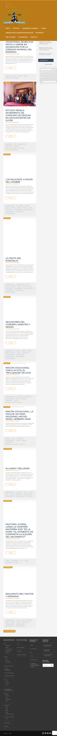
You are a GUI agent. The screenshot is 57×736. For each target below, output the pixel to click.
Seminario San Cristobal (9, 716)
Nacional (19, 75)
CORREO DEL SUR (9, 144)
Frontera (7, 683)
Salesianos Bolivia (22, 444)
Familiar (7, 695)
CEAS (6, 708)
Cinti (6, 685)
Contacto (33, 37)
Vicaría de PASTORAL (19, 211)
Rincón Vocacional (20, 402)
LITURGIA (18, 207)
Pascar (6, 712)
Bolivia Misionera (19, 205)
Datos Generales (8, 649)
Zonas (43, 28)
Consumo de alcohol (13, 147)
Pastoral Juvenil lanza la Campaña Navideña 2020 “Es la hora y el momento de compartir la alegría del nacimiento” (19, 530)
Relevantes (16, 77)
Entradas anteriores (10, 631)
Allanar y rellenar (18, 468)
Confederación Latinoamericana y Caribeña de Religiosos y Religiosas (35, 665)
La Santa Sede (33, 648)
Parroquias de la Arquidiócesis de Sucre (19, 32)
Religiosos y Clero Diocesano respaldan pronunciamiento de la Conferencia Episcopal (45, 42)
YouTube (16, 400)
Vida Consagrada (9, 4)
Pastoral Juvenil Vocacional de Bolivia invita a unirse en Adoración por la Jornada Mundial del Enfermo (19, 45)
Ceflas (6, 710)
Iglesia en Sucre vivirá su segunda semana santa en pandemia (45, 54)
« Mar (41, 84)
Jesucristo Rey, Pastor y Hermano (19, 595)
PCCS (32, 655)
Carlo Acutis (14, 402)
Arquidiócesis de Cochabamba (47, 650)
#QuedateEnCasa (8, 402)
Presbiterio (7, 5)
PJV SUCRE (18, 398)
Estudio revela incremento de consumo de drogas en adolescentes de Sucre (18, 115)
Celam (32, 645)
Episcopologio (8, 650)
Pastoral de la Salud (22, 144)
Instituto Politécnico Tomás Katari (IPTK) (11, 149)
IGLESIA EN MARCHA (14, 560)
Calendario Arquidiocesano (7, 669)
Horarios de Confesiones (9, 675)
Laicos (6, 2)
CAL (31, 652)
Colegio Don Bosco (8, 444)
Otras (6, 718)
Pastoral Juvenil (9, 77)
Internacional (20, 396)
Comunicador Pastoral (10, 396)
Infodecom (13, 207)
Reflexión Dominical (10, 211)
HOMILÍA (7, 207)
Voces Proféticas (9, 400)
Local (15, 144)
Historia (7, 647)
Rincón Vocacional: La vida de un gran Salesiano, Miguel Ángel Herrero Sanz (19, 415)
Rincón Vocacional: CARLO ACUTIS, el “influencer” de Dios (18, 370)
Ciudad (6, 681)
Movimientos (23, 37)
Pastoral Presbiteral (18, 209)
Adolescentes (7, 147)
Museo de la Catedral (9, 714)
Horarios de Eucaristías (8, 672)
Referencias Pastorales (10, 7)
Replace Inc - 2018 (7, 733)
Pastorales (40, 32)
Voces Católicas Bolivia (10, 213)
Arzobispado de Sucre (10, 205)
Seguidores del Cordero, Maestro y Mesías (18, 324)
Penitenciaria (8, 699)
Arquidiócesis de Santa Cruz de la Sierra (48, 655)
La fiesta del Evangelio (13, 259)
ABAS (6, 706)
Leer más (10, 67)
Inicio (8, 28)
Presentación (8, 645)
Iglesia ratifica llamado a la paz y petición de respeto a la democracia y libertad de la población (46, 48)
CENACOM (7, 75)
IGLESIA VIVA (13, 75)
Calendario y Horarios (30, 28)
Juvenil (6, 697)
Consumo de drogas (21, 147)
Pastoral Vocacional (28, 209)
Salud (6, 701)
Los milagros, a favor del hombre (19, 180)
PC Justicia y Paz (34, 659)
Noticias (16, 28)
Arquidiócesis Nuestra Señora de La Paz (48, 645)
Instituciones (11, 37)
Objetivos (7, 652)
